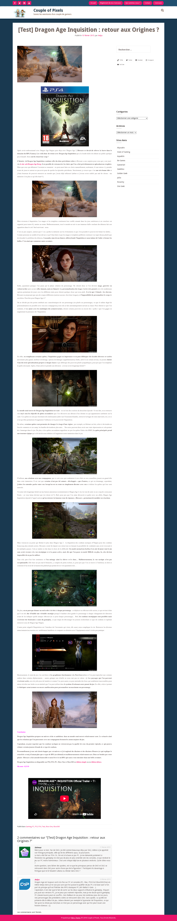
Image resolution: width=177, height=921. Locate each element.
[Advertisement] (137, 89)
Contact (147, 3)
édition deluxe (96, 762)
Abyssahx (121, 148)
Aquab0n (120, 156)
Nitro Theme (75, 918)
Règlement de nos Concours (110, 3)
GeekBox (120, 169)
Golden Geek (122, 173)
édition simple (81, 762)
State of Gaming (123, 152)
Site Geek (121, 186)
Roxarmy (120, 182)
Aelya (100, 35)
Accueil (93, 3)
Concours (158, 3)
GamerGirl (121, 165)
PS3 (36, 826)
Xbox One (49, 826)
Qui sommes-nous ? (132, 3)
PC (33, 826)
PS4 (39, 826)
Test (43, 826)
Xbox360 (56, 826)
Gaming (28, 826)
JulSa (119, 178)
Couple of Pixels (48, 10)
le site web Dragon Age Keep (30, 164)
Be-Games (121, 160)
